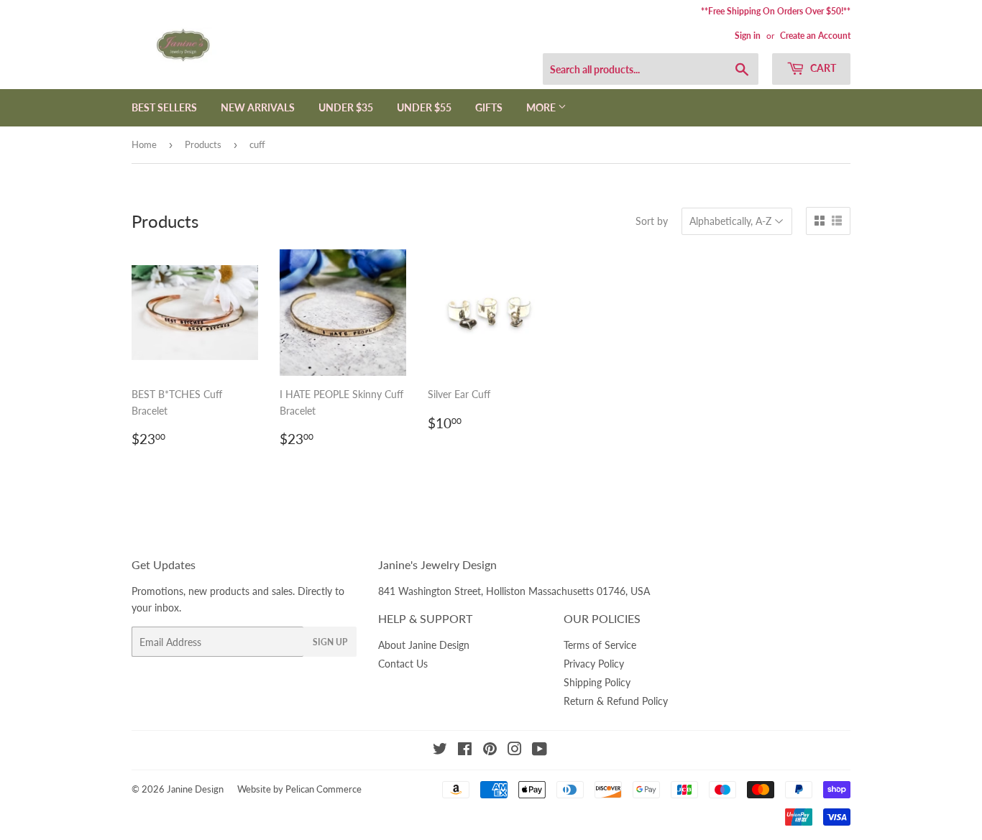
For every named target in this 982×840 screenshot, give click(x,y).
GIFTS (489, 107)
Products (203, 144)
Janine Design (195, 789)
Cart (822, 68)
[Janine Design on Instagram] (515, 750)
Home (144, 144)
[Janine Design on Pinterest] (489, 750)
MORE (542, 107)
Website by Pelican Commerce (299, 789)
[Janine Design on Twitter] (440, 750)
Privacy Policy (594, 663)
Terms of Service (600, 645)
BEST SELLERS (164, 107)
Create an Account (815, 35)
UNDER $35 (345, 107)
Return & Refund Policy (616, 701)
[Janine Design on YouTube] (539, 750)
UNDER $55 (424, 107)
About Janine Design (423, 645)
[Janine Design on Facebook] (464, 750)
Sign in (748, 35)
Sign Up (330, 642)
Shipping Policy (597, 682)
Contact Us (403, 663)
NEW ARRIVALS (258, 107)
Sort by (651, 221)
